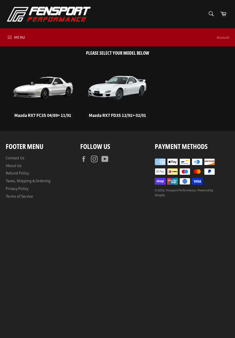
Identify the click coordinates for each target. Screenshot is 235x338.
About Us (13, 165)
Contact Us (15, 157)
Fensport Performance (181, 190)
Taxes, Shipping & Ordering (28, 180)
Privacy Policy (17, 188)
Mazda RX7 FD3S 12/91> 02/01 (117, 115)
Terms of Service (19, 196)
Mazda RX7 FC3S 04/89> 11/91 (42, 115)
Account (223, 37)
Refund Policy (17, 173)
